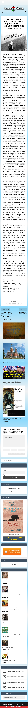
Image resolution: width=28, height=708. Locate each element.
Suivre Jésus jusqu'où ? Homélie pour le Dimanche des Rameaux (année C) (11, 608)
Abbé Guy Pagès (6, 670)
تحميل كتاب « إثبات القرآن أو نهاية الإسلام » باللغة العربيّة (14, 538)
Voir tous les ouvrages (14, 534)
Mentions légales (21, 704)
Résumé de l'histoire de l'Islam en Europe (12, 634)
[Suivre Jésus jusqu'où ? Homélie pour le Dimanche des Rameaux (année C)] (14, 603)
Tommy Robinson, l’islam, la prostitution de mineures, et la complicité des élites (14, 381)
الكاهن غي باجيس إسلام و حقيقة (14, 488)
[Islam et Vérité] (14, 12)
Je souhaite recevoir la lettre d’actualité (12, 475)
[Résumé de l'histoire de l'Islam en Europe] (14, 630)
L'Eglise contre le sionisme (8, 622)
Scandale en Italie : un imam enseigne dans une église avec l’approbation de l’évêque (14, 594)
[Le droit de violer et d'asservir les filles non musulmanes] (14, 575)
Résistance (15, 28)
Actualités (14, 564)
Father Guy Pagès (14, 491)
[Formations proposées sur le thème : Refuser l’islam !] (14, 401)
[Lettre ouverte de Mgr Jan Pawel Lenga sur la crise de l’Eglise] (14, 351)
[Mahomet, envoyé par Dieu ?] (14, 656)
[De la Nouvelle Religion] (14, 643)
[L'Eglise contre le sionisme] (14, 617)
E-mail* (4, 470)
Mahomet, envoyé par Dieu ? (9, 660)
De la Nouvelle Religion (7, 647)
